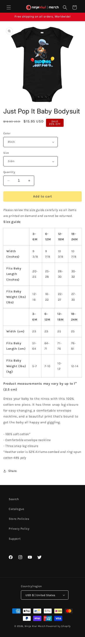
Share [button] (12, 471)
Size (6, 152)
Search (14, 499)
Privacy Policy (19, 529)
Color (6, 133)
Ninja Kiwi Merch (35, 626)
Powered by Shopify (58, 626)
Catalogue (16, 509)
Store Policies (19, 519)
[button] (9, 7)
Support (14, 539)
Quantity (9, 172)
